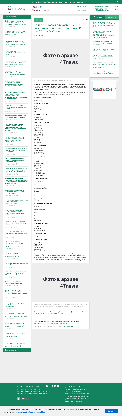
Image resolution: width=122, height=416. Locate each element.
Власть (34, 2)
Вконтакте (52, 386)
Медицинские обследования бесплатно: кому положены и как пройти (103, 73)
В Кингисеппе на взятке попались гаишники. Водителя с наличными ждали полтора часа (104, 24)
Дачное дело (78, 2)
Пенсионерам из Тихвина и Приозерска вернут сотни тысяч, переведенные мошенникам (15, 141)
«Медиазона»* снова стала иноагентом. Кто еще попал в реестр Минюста (16, 33)
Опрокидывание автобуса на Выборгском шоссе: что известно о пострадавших (16, 171)
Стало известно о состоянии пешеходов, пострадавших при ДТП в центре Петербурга (16, 305)
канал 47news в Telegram (55, 323)
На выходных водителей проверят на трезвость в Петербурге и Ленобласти (15, 44)
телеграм (39, 7)
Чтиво (70, 2)
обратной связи (68, 326)
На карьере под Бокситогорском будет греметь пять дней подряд (15, 73)
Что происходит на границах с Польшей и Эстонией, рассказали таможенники (16, 63)
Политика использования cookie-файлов (32, 393)
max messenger (41, 7)
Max (58, 386)
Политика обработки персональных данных (33, 391)
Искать (117, 2)
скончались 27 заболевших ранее (51, 313)
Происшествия (52, 2)
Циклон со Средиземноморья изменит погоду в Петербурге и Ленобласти (16, 151)
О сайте (20, 386)
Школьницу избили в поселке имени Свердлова (104, 50)
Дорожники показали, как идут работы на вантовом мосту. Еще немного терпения (16, 316)
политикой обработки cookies (31, 412)
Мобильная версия (34, 7)
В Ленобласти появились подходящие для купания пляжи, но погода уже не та (15, 23)
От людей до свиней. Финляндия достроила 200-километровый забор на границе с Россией (15, 245)
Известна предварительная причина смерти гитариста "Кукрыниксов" (103, 57)
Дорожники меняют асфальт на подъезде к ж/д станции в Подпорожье (16, 224)
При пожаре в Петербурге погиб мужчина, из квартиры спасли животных (15, 336)
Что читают (112, 17)
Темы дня (98, 17)
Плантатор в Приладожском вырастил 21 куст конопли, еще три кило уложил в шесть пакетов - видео (104, 65)
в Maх (66, 323)
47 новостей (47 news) (74, 386)
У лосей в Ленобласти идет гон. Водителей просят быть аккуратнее (103, 43)
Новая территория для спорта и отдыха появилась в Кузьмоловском (16, 203)
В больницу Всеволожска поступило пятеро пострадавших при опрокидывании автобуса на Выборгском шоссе (103, 34)
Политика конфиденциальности (29, 389)
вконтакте (36, 7)
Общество (63, 2)
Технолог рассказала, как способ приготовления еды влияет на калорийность (15, 326)
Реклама (38, 386)
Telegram (55, 386)
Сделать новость (41, 10)
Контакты (29, 386)
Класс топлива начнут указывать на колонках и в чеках (15, 54)
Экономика (42, 2)
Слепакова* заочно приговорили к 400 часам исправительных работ (14, 256)
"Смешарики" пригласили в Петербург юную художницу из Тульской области (15, 346)
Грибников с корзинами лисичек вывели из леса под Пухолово (15, 108)
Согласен (112, 411)
